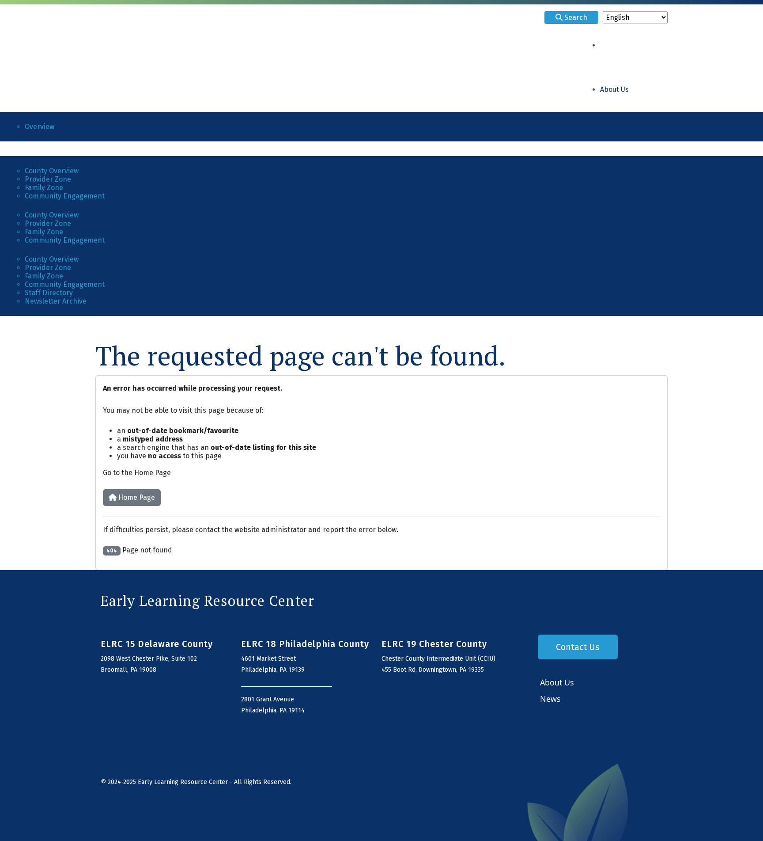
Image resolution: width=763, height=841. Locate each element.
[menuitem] (614, 90)
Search (575, 17)
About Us (557, 682)
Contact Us (578, 647)
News (550, 698)
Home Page (136, 497)
